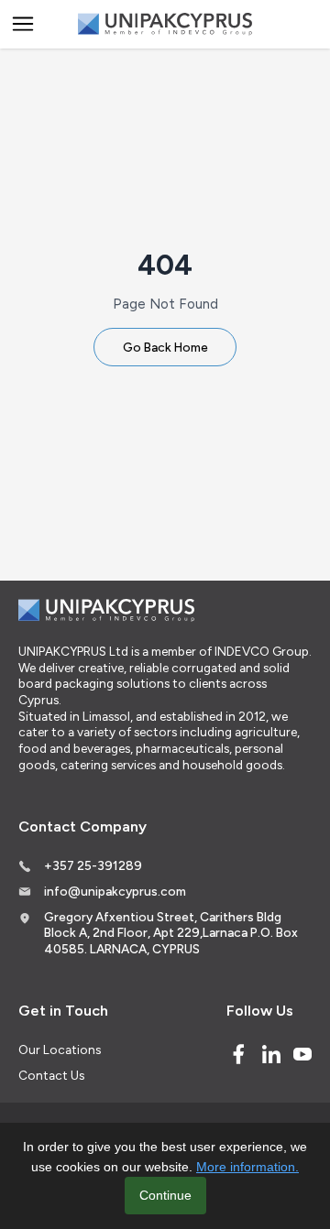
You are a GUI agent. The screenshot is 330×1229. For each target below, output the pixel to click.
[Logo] (165, 24)
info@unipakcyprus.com (115, 891)
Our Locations (59, 1049)
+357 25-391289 (93, 865)
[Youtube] (302, 1054)
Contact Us (51, 1075)
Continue (165, 1195)
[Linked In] (271, 1054)
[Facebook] (238, 1054)
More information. (247, 1166)
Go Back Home (165, 347)
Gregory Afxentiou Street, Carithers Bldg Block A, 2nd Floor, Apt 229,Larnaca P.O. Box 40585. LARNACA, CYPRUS (171, 932)
